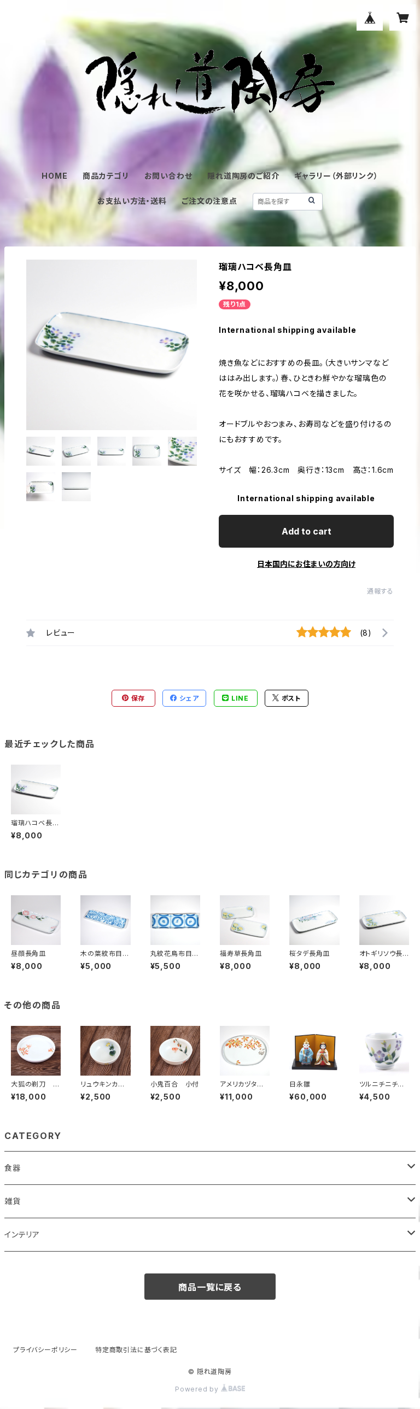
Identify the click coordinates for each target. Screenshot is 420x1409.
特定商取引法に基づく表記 (136, 1350)
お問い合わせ (168, 175)
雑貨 (12, 1201)
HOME (54, 175)
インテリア (22, 1234)
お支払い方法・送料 (131, 201)
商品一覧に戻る (210, 1287)
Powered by (198, 1389)
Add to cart (306, 531)
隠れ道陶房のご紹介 (243, 175)
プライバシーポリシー (45, 1350)
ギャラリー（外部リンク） (336, 175)
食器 (12, 1167)
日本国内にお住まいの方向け (306, 563)
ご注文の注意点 (209, 201)
